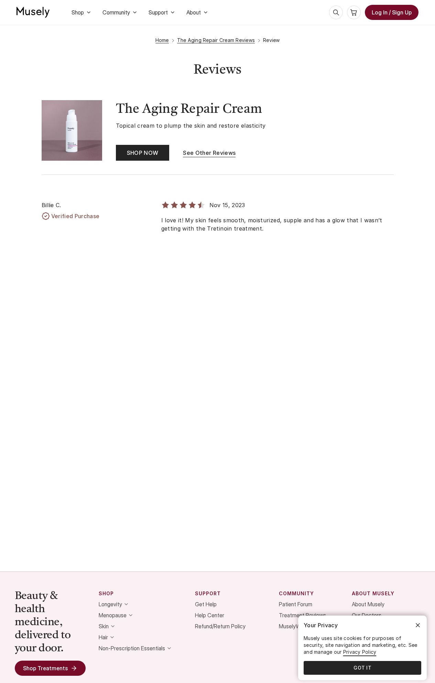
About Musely (368, 604)
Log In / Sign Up (392, 12)
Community (116, 12)
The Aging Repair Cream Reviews (216, 40)
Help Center (209, 615)
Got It (362, 668)
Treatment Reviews (302, 615)
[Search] (336, 12)
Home (162, 40)
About (193, 12)
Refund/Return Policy (220, 626)
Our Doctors (366, 615)
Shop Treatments (45, 668)
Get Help (206, 604)
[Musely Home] (33, 12)
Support (158, 12)
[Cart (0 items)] (354, 12)
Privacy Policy (360, 652)
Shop (78, 12)
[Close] (417, 625)
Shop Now (143, 152)
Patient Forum (295, 604)
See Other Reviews (209, 152)
